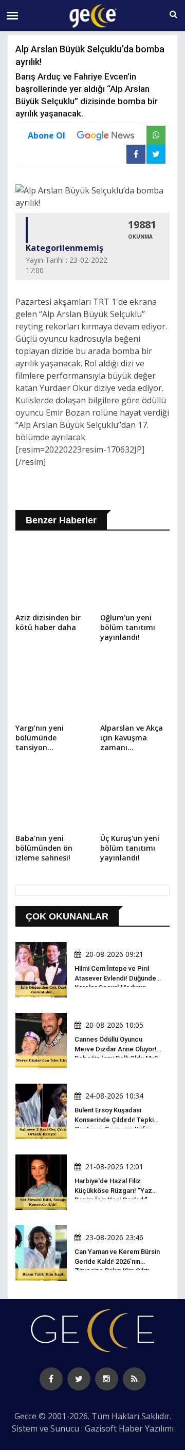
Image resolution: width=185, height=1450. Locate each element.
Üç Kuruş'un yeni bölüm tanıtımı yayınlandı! (129, 848)
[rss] (134, 1378)
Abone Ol (46, 135)
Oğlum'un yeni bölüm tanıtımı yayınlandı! (127, 627)
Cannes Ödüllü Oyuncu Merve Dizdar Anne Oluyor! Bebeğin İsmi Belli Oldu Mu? (116, 1048)
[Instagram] (106, 1378)
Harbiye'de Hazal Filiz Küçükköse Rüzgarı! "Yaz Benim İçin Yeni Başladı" (113, 1190)
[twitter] (78, 1378)
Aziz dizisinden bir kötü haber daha (48, 622)
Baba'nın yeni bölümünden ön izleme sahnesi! (43, 848)
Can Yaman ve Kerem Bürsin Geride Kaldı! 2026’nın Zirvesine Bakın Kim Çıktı (117, 1261)
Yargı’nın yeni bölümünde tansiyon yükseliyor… (39, 738)
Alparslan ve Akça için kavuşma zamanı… (131, 737)
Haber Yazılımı (146, 1428)
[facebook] (51, 1378)
